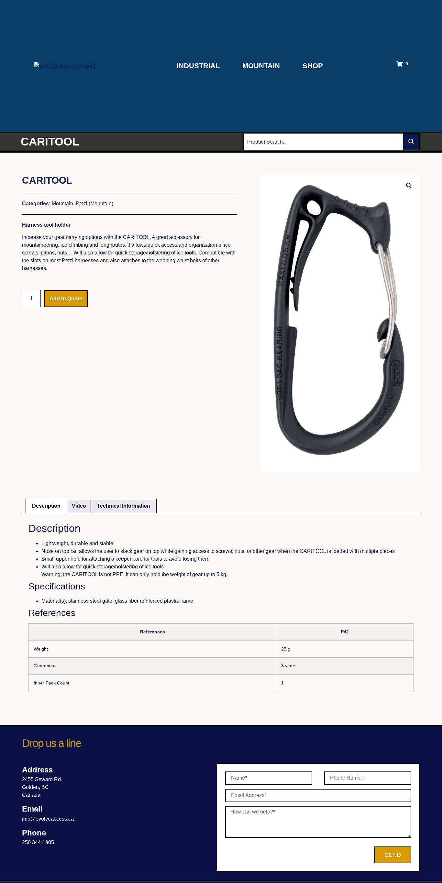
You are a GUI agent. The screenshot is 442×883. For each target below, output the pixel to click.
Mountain (261, 66)
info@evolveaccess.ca (48, 819)
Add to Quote (66, 298)
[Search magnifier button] (411, 142)
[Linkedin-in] (26, 854)
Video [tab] (79, 506)
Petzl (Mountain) (94, 203)
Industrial (198, 66)
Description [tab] (46, 506)
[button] (409, 185)
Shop (313, 66)
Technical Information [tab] (123, 506)
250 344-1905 (38, 842)
